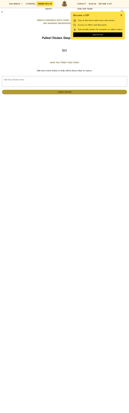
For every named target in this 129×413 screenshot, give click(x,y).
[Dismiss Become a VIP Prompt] (121, 15)
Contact (81, 4)
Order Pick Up (45, 4)
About (48, 9)
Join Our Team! (85, 9)
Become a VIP (105, 4)
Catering (30, 4)
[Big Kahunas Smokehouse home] (64, 4)
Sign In (92, 4)
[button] (16, 3)
